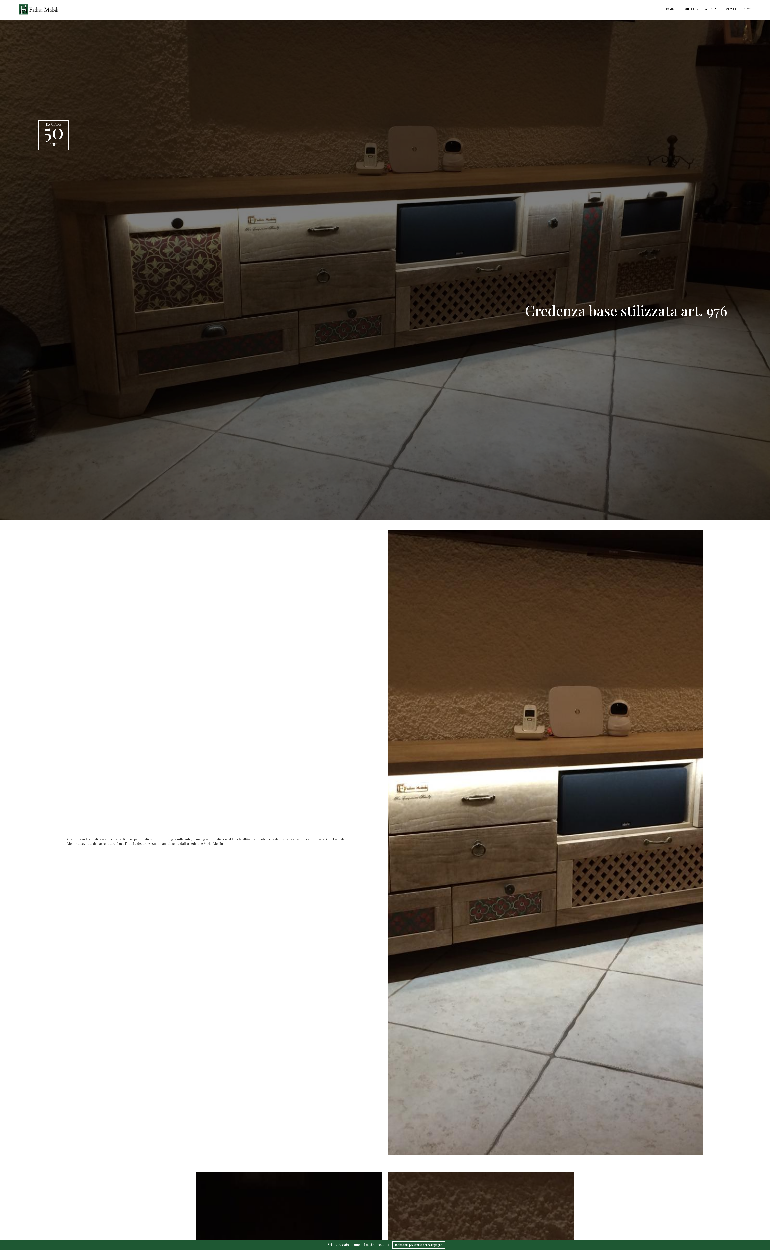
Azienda (710, 9)
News (747, 9)
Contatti (729, 9)
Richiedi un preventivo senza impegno (418, 1245)
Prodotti (688, 9)
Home (669, 9)
